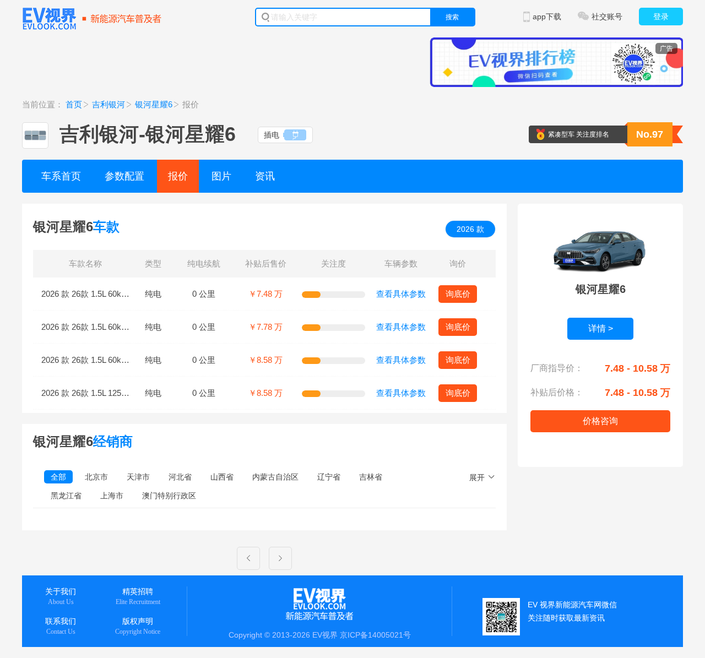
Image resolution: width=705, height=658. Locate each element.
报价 (178, 176)
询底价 (458, 293)
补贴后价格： (556, 392)
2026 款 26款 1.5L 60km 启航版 (98, 326)
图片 (221, 176)
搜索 (452, 17)
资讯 (265, 176)
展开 (477, 477)
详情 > (600, 328)
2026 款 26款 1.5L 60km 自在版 (98, 293)
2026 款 (470, 229)
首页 (74, 104)
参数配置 (124, 176)
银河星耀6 (153, 104)
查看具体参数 (401, 293)
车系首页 (61, 176)
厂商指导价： (556, 368)
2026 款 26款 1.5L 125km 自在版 (100, 393)
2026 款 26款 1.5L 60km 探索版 (98, 360)
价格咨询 (600, 421)
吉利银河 (108, 104)
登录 (661, 16)
